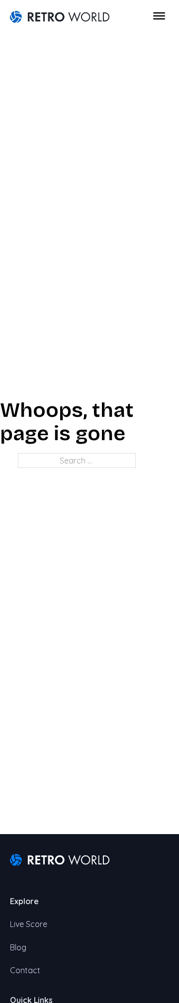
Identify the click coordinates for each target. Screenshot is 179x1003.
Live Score (28, 924)
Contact (25, 970)
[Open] (159, 15)
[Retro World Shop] (59, 16)
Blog (18, 947)
